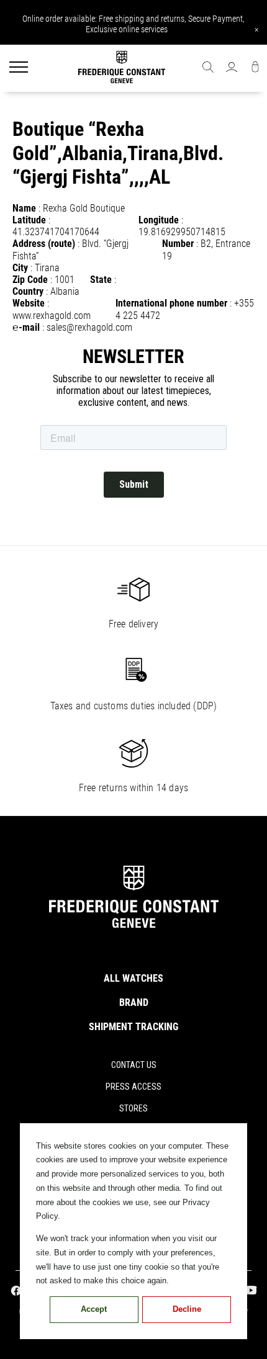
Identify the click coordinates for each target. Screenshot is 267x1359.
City (20, 268)
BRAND (133, 1002)
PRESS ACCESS (133, 1087)
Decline (187, 1309)
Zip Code (30, 279)
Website (28, 303)
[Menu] (18, 68)
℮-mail (26, 327)
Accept (94, 1309)
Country (27, 291)
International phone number (171, 303)
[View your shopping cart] (255, 68)
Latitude (29, 220)
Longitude (158, 220)
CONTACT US (133, 1065)
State (101, 279)
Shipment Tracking (133, 1027)
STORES (133, 1108)
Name (24, 208)
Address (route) (43, 243)
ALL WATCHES (133, 978)
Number (178, 243)
